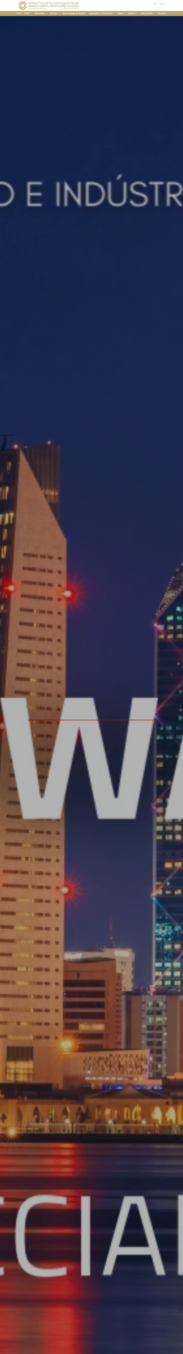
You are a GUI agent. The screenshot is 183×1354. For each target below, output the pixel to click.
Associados (40, 13)
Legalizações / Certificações (100, 13)
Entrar (155, 3)
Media (120, 13)
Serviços (53, 13)
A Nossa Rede (147, 13)
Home (19, 13)
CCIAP (27, 13)
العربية (162, 3)
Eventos (131, 13)
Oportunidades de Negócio (74, 13)
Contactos (162, 13)
